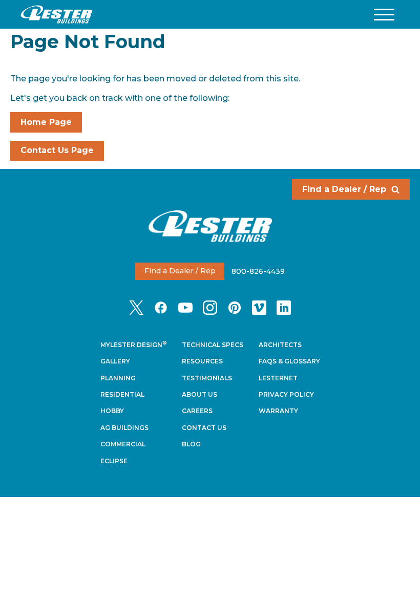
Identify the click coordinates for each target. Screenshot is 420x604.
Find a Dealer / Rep (344, 189)
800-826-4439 (258, 270)
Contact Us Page (57, 150)
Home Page (46, 122)
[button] (384, 14)
